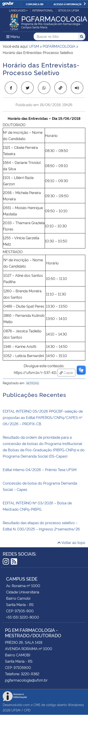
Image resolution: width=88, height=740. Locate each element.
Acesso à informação (68, 4)
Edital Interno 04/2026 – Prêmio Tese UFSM (39, 469)
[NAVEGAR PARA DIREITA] (85, 3)
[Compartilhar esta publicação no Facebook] (11, 87)
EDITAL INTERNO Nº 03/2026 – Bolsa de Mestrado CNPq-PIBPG (37, 506)
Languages (17, 10)
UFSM (15, 710)
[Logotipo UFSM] (14, 20)
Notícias (32, 383)
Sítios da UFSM (68, 10)
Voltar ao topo (73, 542)
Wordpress (76, 704)
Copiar (69, 372)
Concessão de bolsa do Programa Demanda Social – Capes (40, 486)
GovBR (8, 4)
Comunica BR (34, 4)
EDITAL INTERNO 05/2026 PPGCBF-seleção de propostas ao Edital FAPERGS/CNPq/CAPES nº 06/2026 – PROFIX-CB (43, 417)
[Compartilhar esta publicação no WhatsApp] (44, 87)
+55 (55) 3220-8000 (22, 617)
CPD (27, 710)
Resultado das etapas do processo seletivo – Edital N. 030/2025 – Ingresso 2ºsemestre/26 (41, 525)
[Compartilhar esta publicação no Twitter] (27, 87)
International (42, 10)
